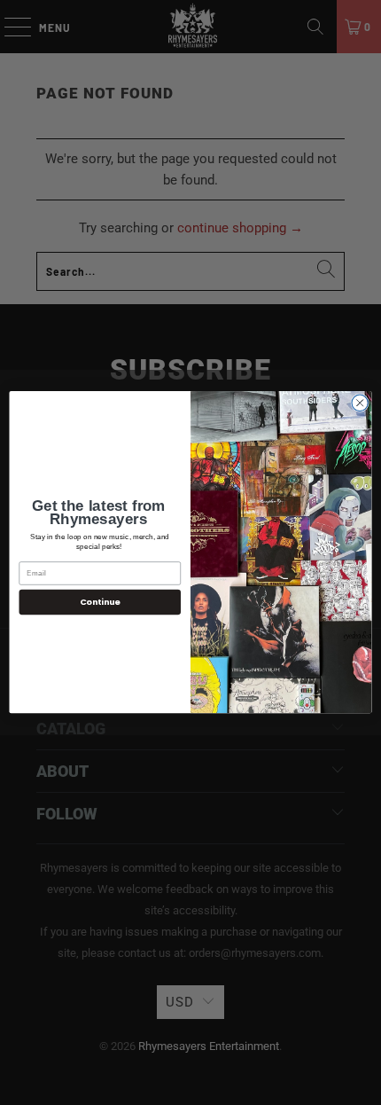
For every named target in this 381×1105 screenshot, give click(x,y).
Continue (100, 601)
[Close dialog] (360, 403)
